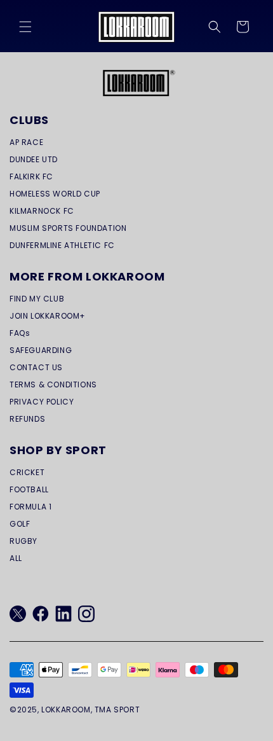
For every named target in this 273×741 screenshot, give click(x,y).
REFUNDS (27, 418)
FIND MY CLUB (37, 298)
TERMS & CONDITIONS (53, 384)
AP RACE (26, 142)
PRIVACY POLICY (42, 401)
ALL (16, 558)
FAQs (20, 333)
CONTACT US (36, 367)
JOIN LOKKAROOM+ (48, 315)
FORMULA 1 (30, 506)
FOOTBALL (29, 489)
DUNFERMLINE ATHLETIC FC (62, 245)
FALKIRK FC (31, 176)
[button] (25, 27)
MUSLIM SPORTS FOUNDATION (68, 228)
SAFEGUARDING (41, 350)
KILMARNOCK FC (42, 210)
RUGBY (23, 541)
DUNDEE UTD (34, 159)
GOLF (20, 523)
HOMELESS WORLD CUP (55, 193)
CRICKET (27, 472)
